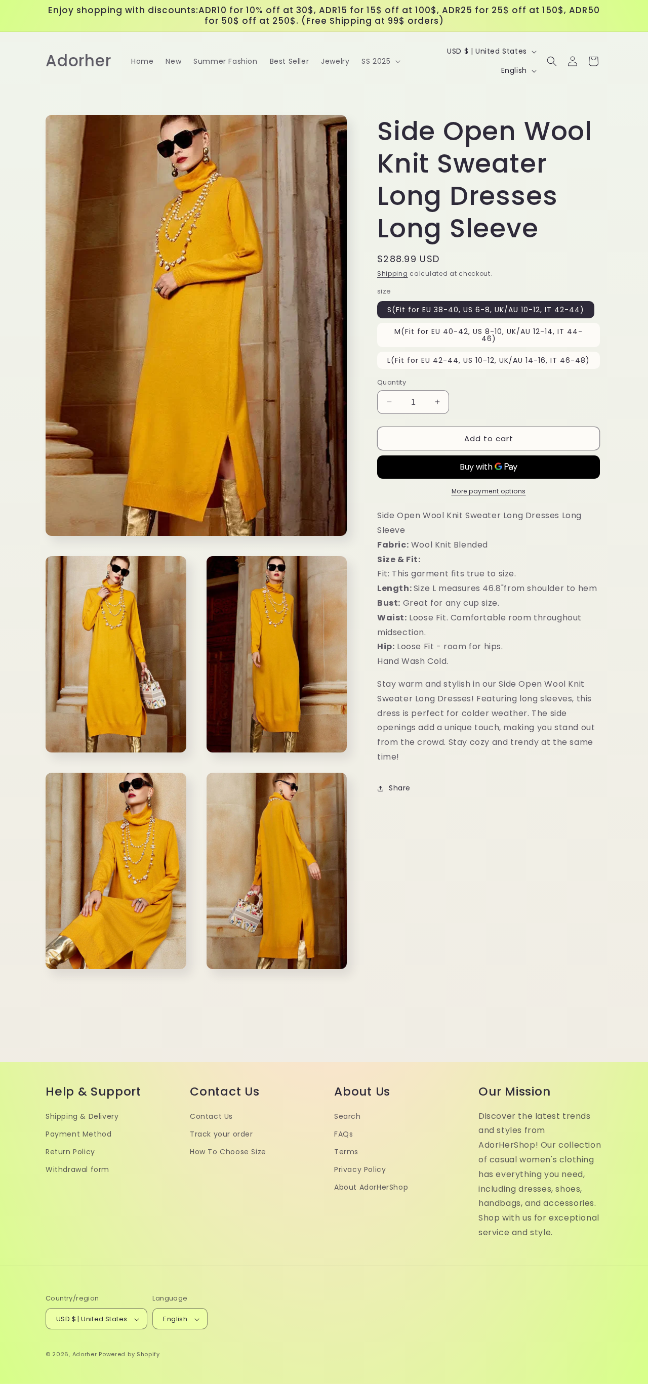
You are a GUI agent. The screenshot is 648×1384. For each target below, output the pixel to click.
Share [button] (400, 788)
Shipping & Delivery (82, 1116)
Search (347, 1116)
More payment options (489, 491)
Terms (346, 1152)
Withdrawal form (77, 1170)
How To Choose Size (228, 1152)
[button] (379, 61)
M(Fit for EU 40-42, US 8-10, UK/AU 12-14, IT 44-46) (488, 334)
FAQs (343, 1134)
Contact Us (211, 1116)
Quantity (391, 382)
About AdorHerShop (371, 1188)
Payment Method (78, 1134)
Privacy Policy (360, 1170)
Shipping (392, 273)
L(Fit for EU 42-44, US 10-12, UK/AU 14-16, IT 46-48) (488, 360)
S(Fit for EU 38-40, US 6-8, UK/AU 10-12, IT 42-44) (485, 309)
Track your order (221, 1134)
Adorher (84, 1355)
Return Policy (70, 1152)
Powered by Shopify (129, 1355)
